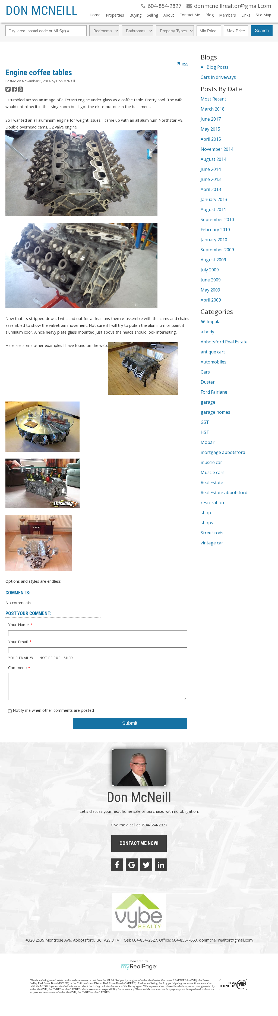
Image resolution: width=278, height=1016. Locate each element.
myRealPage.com (139, 967)
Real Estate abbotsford (224, 493)
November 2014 (217, 149)
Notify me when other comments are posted (53, 710)
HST (205, 432)
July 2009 (210, 270)
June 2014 (211, 169)
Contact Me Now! (139, 843)
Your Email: (19, 641)
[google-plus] (132, 864)
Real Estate (212, 482)
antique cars (213, 352)
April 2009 (211, 300)
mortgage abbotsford (223, 452)
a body (207, 332)
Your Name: (19, 624)
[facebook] (117, 864)
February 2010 (215, 230)
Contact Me (189, 14)
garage (208, 402)
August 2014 (213, 159)
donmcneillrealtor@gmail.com (226, 940)
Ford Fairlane (214, 392)
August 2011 (213, 209)
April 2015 (211, 139)
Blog (210, 14)
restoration (212, 503)
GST (205, 422)
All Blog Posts (215, 67)
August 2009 (213, 260)
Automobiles (213, 362)
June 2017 (211, 119)
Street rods (212, 533)
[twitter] (146, 864)
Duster (208, 382)
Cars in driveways (218, 77)
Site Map (263, 14)
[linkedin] (161, 864)
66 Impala (210, 322)
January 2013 (214, 199)
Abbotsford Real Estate (224, 342)
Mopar (207, 442)
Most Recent (213, 99)
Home (95, 14)
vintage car (212, 543)
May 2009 (210, 290)
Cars (205, 372)
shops (207, 523)
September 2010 (217, 219)
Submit (129, 723)
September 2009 (217, 250)
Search (262, 30)
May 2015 (210, 129)
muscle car (211, 462)
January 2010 (214, 240)
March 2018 (213, 109)
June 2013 (211, 179)
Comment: (18, 667)
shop (206, 513)
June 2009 (211, 280)
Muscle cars (213, 472)
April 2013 (211, 189)
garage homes (215, 412)
